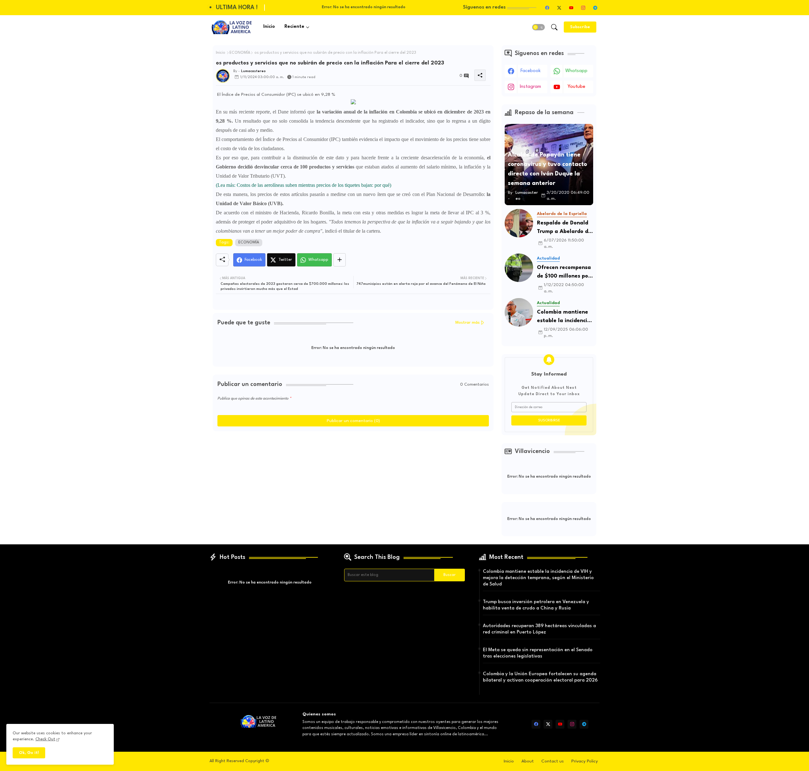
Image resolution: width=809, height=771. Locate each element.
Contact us (552, 761)
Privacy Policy (584, 761)
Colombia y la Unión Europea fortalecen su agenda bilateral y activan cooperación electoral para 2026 (540, 677)
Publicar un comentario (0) (353, 421)
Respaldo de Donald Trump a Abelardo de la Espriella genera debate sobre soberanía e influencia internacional (564, 228)
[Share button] (339, 259)
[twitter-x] (559, 7)
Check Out (45, 739)
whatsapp (576, 71)
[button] (538, 27)
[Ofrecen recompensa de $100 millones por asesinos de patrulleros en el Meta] (519, 268)
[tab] (269, 27)
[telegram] (595, 7)
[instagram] (583, 7)
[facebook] (547, 7)
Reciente (294, 26)
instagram (530, 86)
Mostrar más (467, 323)
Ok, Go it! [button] (29, 753)
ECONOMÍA (239, 53)
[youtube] (571, 7)
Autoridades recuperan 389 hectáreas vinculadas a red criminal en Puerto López (539, 629)
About (527, 761)
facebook (530, 71)
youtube (576, 86)
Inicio (269, 26)
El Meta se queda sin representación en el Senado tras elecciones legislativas (538, 653)
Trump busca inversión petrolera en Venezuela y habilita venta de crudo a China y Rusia (536, 605)
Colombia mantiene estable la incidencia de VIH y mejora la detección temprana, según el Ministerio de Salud (564, 317)
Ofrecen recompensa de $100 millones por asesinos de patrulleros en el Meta (564, 272)
